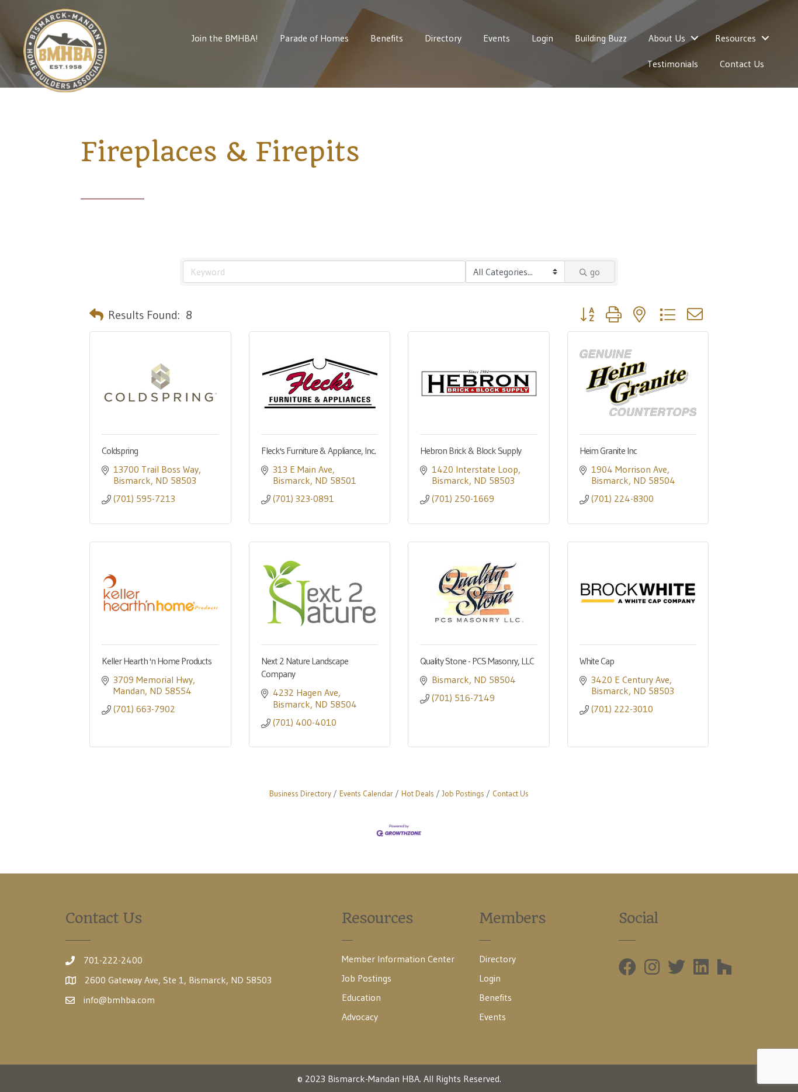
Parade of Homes (314, 38)
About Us (666, 38)
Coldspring (120, 450)
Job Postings (463, 794)
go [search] (595, 272)
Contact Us (742, 64)
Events (496, 38)
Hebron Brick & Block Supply (470, 450)
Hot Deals (417, 794)
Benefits (386, 38)
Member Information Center (398, 959)
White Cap (597, 661)
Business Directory (300, 794)
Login (542, 38)
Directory (443, 38)
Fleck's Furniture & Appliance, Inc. (318, 450)
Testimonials (672, 64)
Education (361, 997)
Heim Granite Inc (608, 450)
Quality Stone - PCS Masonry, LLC (477, 661)
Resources (735, 38)
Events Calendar (366, 794)
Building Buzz (601, 38)
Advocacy (360, 1016)
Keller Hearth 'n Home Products (156, 661)
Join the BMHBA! (225, 38)
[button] (96, 314)
